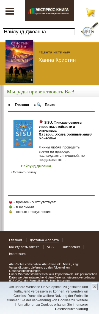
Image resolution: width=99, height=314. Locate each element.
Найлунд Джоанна (36, 166)
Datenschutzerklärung (71, 309)
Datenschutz (71, 247)
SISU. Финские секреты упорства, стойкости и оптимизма (60, 126)
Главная (15, 240)
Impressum (17, 254)
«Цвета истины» (54, 52)
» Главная (18, 105)
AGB (50, 247)
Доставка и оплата (44, 240)
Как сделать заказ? (24, 247)
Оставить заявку (25, 172)
